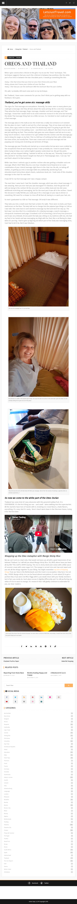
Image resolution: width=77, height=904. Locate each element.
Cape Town (38, 730)
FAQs (38, 755)
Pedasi (38, 830)
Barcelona (38, 716)
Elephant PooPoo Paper (11, 661)
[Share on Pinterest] (36, 646)
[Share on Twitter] (26, 646)
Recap (38, 844)
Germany (38, 769)
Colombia (38, 741)
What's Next (38, 869)
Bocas (38, 721)
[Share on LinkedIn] (31, 646)
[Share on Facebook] (21, 646)
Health (38, 780)
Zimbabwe (38, 872)
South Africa (38, 849)
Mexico (38, 805)
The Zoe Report (38, 861)
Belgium (38, 719)
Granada (38, 771)
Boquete (38, 724)
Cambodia (38, 727)
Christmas (38, 738)
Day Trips (38, 744)
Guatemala (38, 774)
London (38, 794)
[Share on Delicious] (55, 646)
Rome (38, 847)
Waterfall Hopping (67, 661)
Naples (38, 816)
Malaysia (38, 797)
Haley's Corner (38, 777)
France (38, 766)
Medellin (38, 799)
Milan (38, 810)
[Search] (69, 685)
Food (38, 763)
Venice (38, 866)
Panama (38, 824)
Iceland (38, 783)
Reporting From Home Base (14, 673)
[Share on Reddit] (45, 646)
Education (38, 752)
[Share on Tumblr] (50, 646)
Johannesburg (38, 788)
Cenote (38, 733)
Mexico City (38, 808)
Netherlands (38, 819)
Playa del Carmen (38, 833)
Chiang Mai (18, 49)
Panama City (38, 827)
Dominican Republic (38, 746)
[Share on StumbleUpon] (40, 646)
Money (38, 813)
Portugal (38, 836)
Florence (38, 760)
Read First (38, 841)
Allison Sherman (10, 68)
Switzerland (38, 855)
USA (38, 863)
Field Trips (38, 758)
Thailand (25, 49)
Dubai (38, 749)
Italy (38, 785)
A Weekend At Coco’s (58, 673)
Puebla (38, 838)
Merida (38, 802)
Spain (38, 852)
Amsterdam (38, 713)
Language (38, 791)
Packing (38, 822)
